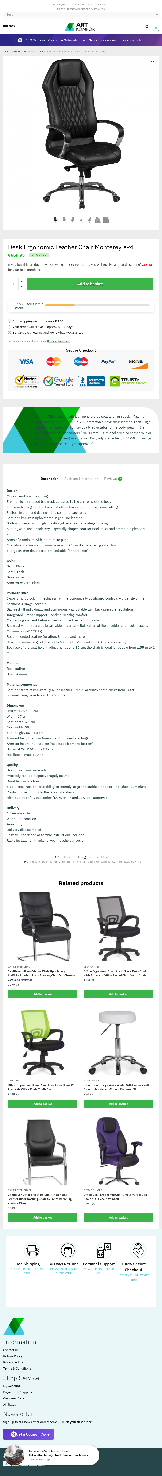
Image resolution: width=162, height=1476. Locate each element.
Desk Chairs (92, 966)
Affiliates (9, 1404)
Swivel (128, 862)
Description (49, 478)
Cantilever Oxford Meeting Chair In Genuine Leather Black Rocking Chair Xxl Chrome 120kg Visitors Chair (40, 1199)
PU (112, 862)
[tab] (49, 475)
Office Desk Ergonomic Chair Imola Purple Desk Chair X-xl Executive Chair (116, 1197)
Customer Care (13, 1398)
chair (41, 862)
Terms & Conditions (17, 1368)
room (119, 862)
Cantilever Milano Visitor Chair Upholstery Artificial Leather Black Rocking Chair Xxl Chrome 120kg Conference (41, 975)
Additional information (81, 478)
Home (7, 51)
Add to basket (90, 283)
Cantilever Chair (19, 966)
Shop (17, 51)
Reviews (110, 478)
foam (56, 862)
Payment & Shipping (17, 1392)
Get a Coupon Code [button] (33, 1434)
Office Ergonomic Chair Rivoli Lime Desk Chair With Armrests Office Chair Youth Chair (42, 1087)
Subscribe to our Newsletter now (87, 40)
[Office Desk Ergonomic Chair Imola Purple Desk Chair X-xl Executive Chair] (118, 1150)
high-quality (81, 862)
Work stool (92, 1080)
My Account (11, 1386)
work (137, 862)
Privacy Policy (13, 1362)
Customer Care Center (58, 340)
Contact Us (11, 1350)
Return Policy (12, 1356)
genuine (66, 862)
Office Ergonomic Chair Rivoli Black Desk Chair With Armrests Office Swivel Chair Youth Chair (115, 973)
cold (48, 862)
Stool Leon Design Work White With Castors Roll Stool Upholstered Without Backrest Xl (116, 1087)
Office (105, 862)
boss (33, 862)
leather (95, 862)
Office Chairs (33, 51)
